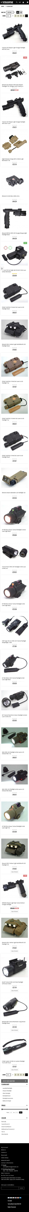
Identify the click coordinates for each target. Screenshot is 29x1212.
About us (3, 1150)
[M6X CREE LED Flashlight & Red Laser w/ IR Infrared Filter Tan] (14, 737)
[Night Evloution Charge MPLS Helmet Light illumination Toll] (14, 144)
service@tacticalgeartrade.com (10, 1166)
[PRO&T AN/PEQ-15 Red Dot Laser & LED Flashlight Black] (14, 440)
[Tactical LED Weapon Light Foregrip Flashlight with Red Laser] (14, 33)
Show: (4, 16)
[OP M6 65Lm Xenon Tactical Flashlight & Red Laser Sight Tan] (14, 811)
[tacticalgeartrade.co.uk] (7, 2)
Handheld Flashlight (7, 1088)
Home (2, 6)
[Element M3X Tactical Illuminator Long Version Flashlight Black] (14, 1007)
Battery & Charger (7, 1100)
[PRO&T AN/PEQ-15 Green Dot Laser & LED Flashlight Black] (14, 292)
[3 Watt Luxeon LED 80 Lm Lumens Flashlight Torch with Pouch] (14, 1046)
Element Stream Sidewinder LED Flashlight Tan (13, 492)
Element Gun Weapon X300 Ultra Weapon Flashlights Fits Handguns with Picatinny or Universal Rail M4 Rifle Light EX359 (12, 86)
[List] (21, 12)
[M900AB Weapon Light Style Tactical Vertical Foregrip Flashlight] (14, 888)
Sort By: (3, 12)
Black (3, 1121)
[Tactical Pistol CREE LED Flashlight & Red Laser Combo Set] (14, 552)
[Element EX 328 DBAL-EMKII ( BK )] (14, 181)
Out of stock (14, 872)
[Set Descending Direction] (14, 12)
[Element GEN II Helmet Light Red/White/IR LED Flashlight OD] (14, 848)
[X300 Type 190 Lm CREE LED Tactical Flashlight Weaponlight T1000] (14, 626)
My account (4, 1155)
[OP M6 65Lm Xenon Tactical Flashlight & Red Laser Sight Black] (14, 589)
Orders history (4, 1157)
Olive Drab (4, 1134)
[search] (17, 2)
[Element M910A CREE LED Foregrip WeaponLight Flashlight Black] (14, 218)
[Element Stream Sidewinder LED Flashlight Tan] (14, 477)
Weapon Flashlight (7, 1090)
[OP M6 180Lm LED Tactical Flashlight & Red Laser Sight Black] (14, 663)
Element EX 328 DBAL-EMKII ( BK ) (10, 196)
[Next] (26, 15)
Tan (2, 1131)
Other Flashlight (6, 1093)
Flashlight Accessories (8, 1098)
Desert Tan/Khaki (6, 1126)
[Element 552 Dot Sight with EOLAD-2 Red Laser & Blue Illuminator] (14, 255)
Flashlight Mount (6, 1095)
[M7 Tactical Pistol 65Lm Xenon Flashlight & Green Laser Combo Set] (14, 700)
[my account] (23, 2)
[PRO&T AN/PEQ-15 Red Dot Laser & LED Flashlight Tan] (14, 366)
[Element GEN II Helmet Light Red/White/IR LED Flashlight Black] (14, 329)
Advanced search (5, 1160)
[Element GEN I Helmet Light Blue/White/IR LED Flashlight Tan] (14, 927)
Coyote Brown (5, 1124)
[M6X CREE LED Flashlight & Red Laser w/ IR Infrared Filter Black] (14, 774)
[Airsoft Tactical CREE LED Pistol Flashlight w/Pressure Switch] (14, 967)
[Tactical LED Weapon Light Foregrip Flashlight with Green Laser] (14, 107)
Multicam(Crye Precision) (7, 1129)
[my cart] (27, 2)
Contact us (4, 1152)
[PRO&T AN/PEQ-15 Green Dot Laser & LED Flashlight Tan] (14, 403)
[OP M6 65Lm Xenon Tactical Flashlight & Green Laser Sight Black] (14, 515)
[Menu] (1, 2)
